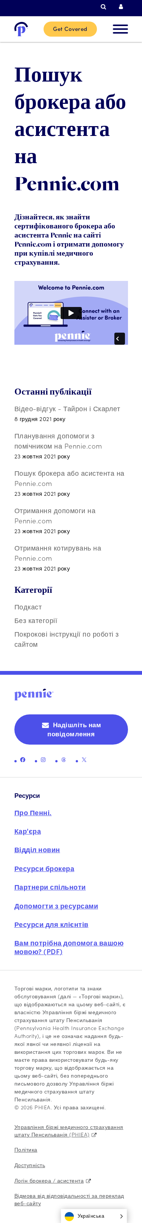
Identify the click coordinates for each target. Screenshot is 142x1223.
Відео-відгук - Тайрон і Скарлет (67, 408)
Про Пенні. (33, 812)
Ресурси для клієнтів (51, 924)
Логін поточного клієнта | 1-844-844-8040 (123, 7)
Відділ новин (37, 849)
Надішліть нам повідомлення (74, 729)
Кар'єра (27, 831)
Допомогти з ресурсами (56, 905)
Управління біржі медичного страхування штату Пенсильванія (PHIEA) (68, 1130)
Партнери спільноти (50, 886)
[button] (94, 1216)
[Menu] (120, 29)
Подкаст (28, 606)
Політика (25, 1149)
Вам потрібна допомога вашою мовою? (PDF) (69, 947)
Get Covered (70, 28)
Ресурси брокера (44, 868)
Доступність (29, 1165)
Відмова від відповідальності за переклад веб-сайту (69, 1199)
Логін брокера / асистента (49, 1180)
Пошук (105, 7)
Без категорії (36, 620)
